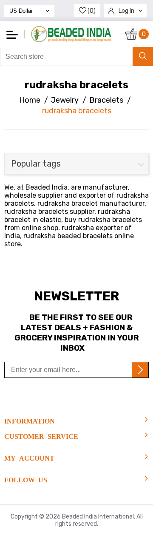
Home (29, 100)
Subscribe (140, 370)
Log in (126, 10)
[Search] (143, 56)
